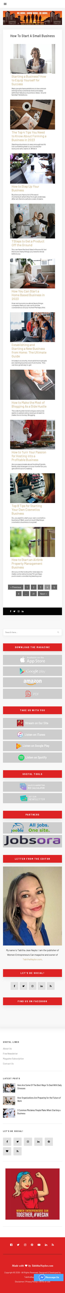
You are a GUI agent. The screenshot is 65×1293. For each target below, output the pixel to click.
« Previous (15, 587)
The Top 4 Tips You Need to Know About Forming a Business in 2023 (29, 136)
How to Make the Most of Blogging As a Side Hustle (29, 404)
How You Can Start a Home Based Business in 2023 (28, 295)
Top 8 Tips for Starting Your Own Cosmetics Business (27, 509)
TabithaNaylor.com (32, 959)
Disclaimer (20, 1281)
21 (33, 593)
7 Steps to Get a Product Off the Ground (28, 243)
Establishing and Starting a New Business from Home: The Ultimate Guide (29, 350)
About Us (7, 1048)
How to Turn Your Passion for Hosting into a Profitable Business (29, 456)
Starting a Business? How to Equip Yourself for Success (29, 80)
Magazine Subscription (13, 1058)
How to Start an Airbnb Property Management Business (27, 563)
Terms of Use (44, 1281)
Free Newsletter (10, 1053)
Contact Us (8, 1063)
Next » (43, 593)
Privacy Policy (32, 1281)
